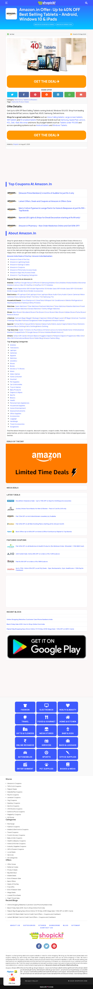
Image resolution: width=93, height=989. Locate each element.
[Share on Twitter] (12, 94)
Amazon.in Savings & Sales (19, 265)
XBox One (80, 336)
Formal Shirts (19, 324)
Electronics (19, 100)
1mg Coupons (12, 800)
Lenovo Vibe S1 (20, 285)
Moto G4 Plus (32, 330)
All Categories (12, 858)
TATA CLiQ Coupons (14, 786)
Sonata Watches (34, 309)
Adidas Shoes (70, 312)
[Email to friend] (81, 94)
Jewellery (13, 361)
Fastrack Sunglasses (30, 320)
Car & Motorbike (16, 384)
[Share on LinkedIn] (58, 94)
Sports (12, 395)
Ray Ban (18, 320)
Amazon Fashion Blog (51, 338)
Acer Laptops (42, 294)
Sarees (38, 324)
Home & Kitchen (16, 377)
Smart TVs (30, 297)
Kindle (79, 288)
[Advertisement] (46, 165)
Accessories (15, 416)
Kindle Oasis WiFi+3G (68, 288)
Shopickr (16, 144)
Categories (29, 925)
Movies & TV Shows (17, 369)
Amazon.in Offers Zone (64, 24)
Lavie (61, 318)
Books (12, 366)
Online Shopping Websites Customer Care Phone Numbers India (30, 619)
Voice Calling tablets (55, 117)
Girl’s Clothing (31, 326)
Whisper (48, 300)
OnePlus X (39, 285)
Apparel (13, 355)
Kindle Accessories (36, 291)
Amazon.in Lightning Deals (19, 262)
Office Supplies (15, 413)
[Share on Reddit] (47, 94)
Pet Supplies (14, 382)
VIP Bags (67, 318)
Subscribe (54, 925)
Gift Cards (22, 336)
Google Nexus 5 (27, 283)
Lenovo (82, 120)
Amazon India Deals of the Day (19, 256)
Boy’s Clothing (20, 326)
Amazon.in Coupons (17, 267)
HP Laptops (21, 294)
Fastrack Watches (46, 306)
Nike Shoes (59, 312)
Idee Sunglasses (45, 320)
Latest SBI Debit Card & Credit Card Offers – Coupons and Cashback (31, 917)
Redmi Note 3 (68, 330)
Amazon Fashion (58, 320)
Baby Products (15, 390)
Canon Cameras (73, 294)
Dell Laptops (31, 294)
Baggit (29, 318)
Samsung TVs (48, 297)
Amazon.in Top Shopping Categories (23, 275)
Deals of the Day (13, 884)
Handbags (14, 421)
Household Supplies (17, 405)
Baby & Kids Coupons (14, 838)
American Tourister (78, 318)
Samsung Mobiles (48, 283)
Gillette (68, 300)
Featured (15, 102)
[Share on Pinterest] (35, 94)
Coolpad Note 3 (20, 332)
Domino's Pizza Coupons (16, 812)
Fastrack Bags (20, 318)
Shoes (12, 363)
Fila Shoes (40, 312)
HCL (8, 122)
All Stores (10, 817)
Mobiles (13, 345)
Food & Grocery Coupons (16, 835)
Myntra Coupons (13, 806)
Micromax (24, 122)
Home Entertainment (18, 408)
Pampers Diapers (59, 336)
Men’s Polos (72, 324)
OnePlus (17, 283)
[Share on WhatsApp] (69, 94)
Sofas (15, 336)
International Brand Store (24, 338)
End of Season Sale (14, 878)
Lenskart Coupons (13, 797)
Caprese (43, 318)
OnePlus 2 (30, 285)
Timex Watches (60, 306)
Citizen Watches (21, 309)
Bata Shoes (17, 312)
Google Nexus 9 (33, 332)
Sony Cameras (20, 297)
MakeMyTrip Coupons (14, 792)
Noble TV (22, 330)
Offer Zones (11, 864)
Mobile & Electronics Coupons (17, 829)
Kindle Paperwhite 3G (39, 288)
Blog (65, 925)
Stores (42, 925)
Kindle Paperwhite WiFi (21, 288)
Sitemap (75, 925)
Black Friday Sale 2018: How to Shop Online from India (26, 624)
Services (10, 855)
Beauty (12, 398)
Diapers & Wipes (16, 392)
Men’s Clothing (42, 326)
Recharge (10, 824)
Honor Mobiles (45, 332)
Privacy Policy (31, 981)
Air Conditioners (58, 300)
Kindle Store (23, 291)
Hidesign (11, 320)
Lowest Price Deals (14, 895)
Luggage (13, 419)
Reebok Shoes (12, 314)
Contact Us (46, 928)
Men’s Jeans (56, 324)
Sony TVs (38, 297)
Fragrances (71, 336)
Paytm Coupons (13, 795)
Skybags (35, 318)
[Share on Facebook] (24, 94)
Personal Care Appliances (19, 403)
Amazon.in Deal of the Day (19, 259)
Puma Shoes (80, 312)
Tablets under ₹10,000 (69, 122)
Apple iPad (73, 120)
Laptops (13, 350)
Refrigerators (77, 300)
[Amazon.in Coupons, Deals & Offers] (11, 13)
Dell (12, 122)
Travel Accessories (17, 424)
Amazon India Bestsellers (42, 256)
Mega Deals (11, 892)
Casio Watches (20, 306)
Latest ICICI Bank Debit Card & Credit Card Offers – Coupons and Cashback (34, 914)
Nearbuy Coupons (13, 803)
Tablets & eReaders (30, 100)
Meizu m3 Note (43, 330)
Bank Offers (11, 881)
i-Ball (17, 122)
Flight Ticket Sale (13, 898)
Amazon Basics (33, 336)
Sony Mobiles (61, 283)
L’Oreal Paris (39, 300)
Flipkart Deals (12, 789)
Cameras (13, 353)
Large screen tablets (73, 117)
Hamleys (25, 303)
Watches (13, 358)
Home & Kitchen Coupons (16, 843)
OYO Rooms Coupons (14, 809)
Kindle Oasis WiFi (54, 288)
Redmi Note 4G (57, 332)
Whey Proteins (35, 303)
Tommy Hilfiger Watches (51, 309)
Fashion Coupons (13, 827)
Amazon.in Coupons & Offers (44, 24)
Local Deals (11, 852)
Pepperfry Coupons (14, 814)
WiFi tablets (12, 120)
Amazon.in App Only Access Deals (22, 272)
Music (12, 371)
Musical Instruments (17, 411)
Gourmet (13, 379)
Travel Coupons (12, 832)
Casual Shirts (30, 324)
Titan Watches (32, 306)
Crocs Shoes (49, 312)
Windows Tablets (60, 125)
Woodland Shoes (28, 312)
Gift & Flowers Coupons (15, 849)
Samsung (65, 120)
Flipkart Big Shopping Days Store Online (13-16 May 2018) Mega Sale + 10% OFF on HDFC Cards (40, 629)
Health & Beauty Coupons (16, 841)
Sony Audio (62, 294)
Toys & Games (15, 387)
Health (12, 400)
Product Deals (24, 102)
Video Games (15, 374)
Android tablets (42, 125)
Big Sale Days (12, 873)
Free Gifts (10, 887)
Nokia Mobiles (72, 283)
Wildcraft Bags (52, 318)
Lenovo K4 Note (56, 330)
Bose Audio (53, 294)
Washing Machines (14, 303)
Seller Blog (39, 338)
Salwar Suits (46, 324)
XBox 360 (10, 338)
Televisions (14, 348)
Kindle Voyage (12, 291)
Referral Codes (12, 867)
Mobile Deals (11, 875)
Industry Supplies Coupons (16, 846)
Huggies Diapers (46, 336)
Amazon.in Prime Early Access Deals (23, 270)
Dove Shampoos (28, 300)
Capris (64, 324)
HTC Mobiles (48, 285)
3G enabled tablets (28, 120)
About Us (15, 925)
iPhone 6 (37, 283)
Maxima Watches (73, 306)
